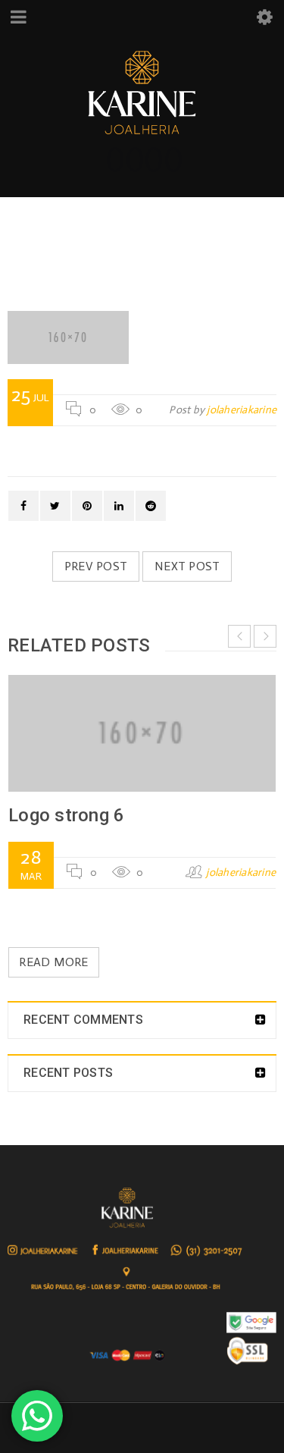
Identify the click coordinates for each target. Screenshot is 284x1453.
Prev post (95, 566)
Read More (53, 962)
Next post (187, 566)
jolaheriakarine (241, 409)
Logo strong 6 (66, 815)
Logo (127, 246)
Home (72, 246)
